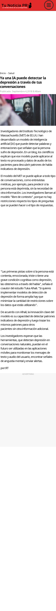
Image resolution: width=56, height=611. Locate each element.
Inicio (3, 73)
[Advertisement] (28, 40)
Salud (11, 73)
